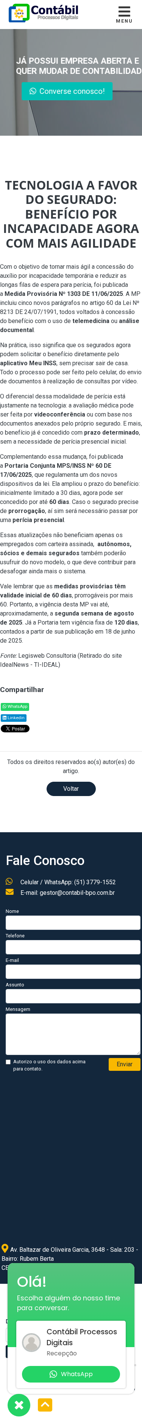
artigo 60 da (106, 302)
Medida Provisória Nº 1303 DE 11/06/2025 (64, 293)
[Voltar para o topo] (45, 1405)
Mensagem (18, 1009)
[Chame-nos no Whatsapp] (19, 1405)
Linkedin (15, 717)
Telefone (15, 936)
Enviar (125, 1064)
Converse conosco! (72, 91)
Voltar (71, 788)
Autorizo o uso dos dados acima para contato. (49, 1065)
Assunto (15, 985)
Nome (12, 911)
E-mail (12, 960)
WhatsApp (16, 706)
